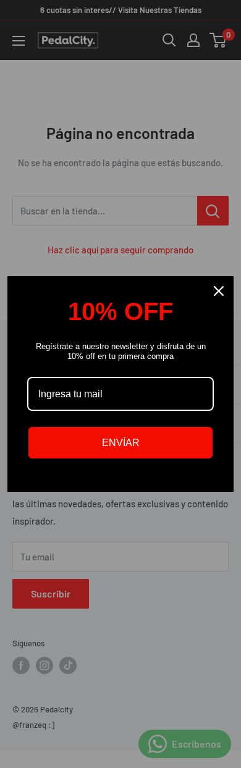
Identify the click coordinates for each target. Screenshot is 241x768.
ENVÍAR (121, 442)
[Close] (219, 291)
